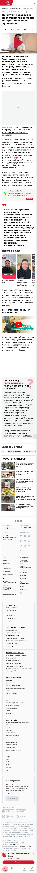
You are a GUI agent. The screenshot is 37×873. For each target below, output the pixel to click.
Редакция (5, 560)
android (8, 811)
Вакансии (23, 578)
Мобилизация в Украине (15, 653)
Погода (8, 621)
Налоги (8, 691)
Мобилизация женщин (13, 661)
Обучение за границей (13, 735)
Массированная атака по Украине (17, 641)
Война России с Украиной (15, 627)
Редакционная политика (6, 564)
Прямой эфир (10, 613)
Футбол (8, 762)
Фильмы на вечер (11, 708)
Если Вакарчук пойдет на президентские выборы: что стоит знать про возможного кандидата (18, 131)
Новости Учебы (11, 720)
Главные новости (11, 607)
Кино (7, 700)
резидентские (13, 383)
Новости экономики (13, 677)
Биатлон (8, 767)
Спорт (8, 757)
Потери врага (10, 646)
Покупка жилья (10, 747)
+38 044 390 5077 (25, 528)
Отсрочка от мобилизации (14, 666)
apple (22, 811)
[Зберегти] (32, 29)
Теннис (8, 764)
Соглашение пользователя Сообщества (24, 562)
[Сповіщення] (34, 3)
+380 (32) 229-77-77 (14, 844)
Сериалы (8, 713)
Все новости (10, 605)
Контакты (23, 575)
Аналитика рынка (11, 745)
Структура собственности (24, 582)
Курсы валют (10, 683)
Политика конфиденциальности (9, 582)
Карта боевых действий (13, 633)
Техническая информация (24, 571)
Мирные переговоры (12, 635)
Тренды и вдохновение (13, 750)
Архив (22, 586)
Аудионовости (10, 618)
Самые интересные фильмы (15, 703)
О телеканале (6, 568)
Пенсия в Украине (11, 693)
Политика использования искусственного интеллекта (7, 587)
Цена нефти (9, 680)
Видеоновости (10, 615)
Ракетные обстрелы (12, 630)
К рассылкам (12, 798)
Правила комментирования (25, 567)
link (21, 535)
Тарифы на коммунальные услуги (17, 688)
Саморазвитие (10, 733)
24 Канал (5, 8)
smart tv (8, 816)
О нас (4, 557)
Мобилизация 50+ (11, 658)
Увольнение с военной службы (16, 655)
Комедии (8, 711)
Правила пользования (9, 578)
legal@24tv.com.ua (25, 846)
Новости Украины (15, 8)
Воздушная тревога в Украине (15, 638)
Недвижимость (11, 742)
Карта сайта (23, 589)
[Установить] (18, 858)
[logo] (8, 3)
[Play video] (18, 42)
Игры (21, 593)
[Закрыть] (33, 853)
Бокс (7, 759)
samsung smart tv (22, 816)
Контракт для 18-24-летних (14, 663)
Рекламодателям (7, 574)
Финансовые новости (13, 685)
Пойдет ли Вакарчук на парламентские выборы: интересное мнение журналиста (28, 8)
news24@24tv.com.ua (9, 528)
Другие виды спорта (12, 770)
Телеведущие (6, 571)
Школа (8, 727)
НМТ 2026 (9, 730)
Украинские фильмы (12, 705)
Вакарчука (14, 157)
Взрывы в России (11, 643)
